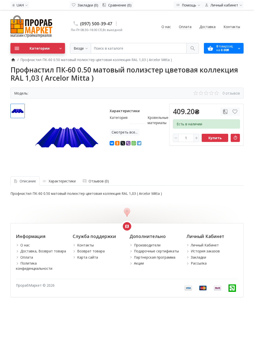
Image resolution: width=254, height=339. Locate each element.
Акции (139, 263)
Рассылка (199, 263)
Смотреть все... (124, 132)
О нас (166, 26)
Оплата (185, 26)
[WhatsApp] (133, 143)
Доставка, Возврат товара (43, 251)
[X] (123, 143)
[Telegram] (139, 143)
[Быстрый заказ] (235, 138)
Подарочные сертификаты (156, 251)
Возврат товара (91, 251)
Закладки (198, 257)
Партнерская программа (154, 257)
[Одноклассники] (117, 143)
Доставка (207, 26)
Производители (147, 245)
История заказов (205, 251)
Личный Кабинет (205, 245)
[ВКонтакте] (112, 143)
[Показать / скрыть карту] (127, 226)
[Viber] (128, 143)
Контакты (231, 26)
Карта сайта (87, 257)
